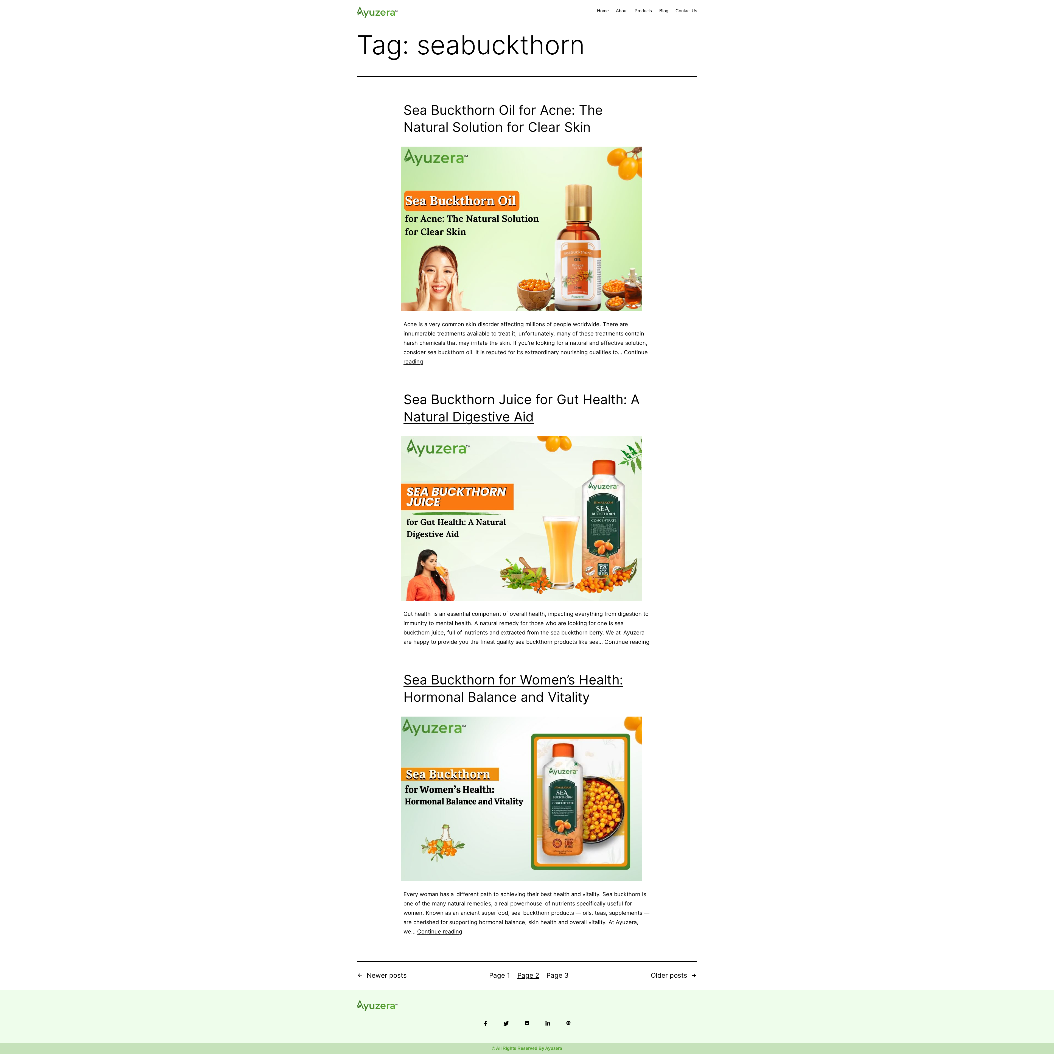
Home (603, 11)
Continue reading (626, 642)
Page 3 (557, 975)
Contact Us (686, 11)
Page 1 (499, 975)
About (621, 11)
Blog (663, 11)
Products (643, 11)
